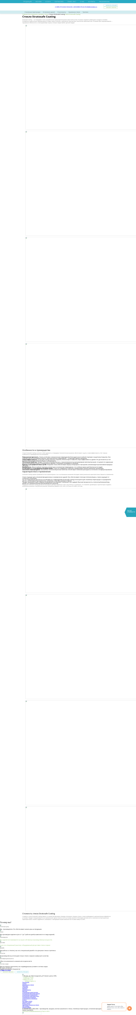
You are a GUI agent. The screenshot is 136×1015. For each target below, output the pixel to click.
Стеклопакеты (61, 12)
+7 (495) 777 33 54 (60, 7)
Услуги (48, 2)
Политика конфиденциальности (32, 1011)
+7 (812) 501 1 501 (70, 7)
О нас (82, 2)
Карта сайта (45, 1011)
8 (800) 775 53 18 (81, 7)
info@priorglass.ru (91, 7)
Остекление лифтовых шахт (30, 996)
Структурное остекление (29, 999)
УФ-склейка (25, 1006)
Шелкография (26, 1007)
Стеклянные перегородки (32, 12)
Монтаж (38, 2)
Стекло (24, 983)
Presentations (104, 2)
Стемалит (25, 987)
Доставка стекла (27, 1001)
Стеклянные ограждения (29, 995)
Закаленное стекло (74, 12)
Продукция (27, 2)
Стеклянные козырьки (29, 997)
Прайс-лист (71, 2)
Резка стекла (26, 1004)
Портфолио (59, 2)
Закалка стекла (26, 1002)
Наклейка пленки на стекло (30, 1005)
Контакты (91, 2)
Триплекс (85, 12)
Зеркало (24, 988)
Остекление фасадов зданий (31, 994)
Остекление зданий (49, 12)
